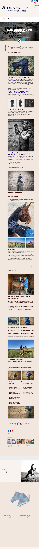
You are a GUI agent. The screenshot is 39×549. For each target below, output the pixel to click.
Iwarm (24, 94)
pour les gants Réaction (16, 361)
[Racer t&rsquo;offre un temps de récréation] (12, 441)
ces (17, 422)
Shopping (8, 18)
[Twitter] (34, 1)
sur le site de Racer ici (20, 367)
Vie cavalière (9, 19)
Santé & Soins (3, 19)
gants (19, 422)
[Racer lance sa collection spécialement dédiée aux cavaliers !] (21, 441)
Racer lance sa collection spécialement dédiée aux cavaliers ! (20, 445)
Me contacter (4, 484)
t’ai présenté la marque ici (23, 79)
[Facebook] (32, 1)
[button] (34, 7)
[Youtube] (34, 3)
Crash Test (4, 18)
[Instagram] (37, 1)
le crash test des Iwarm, (11, 80)
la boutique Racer (23, 365)
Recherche (37, 5)
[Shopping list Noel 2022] (30, 441)
